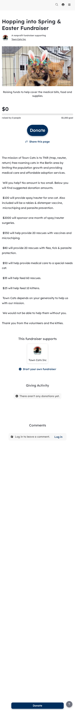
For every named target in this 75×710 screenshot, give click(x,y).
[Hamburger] (69, 4)
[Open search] (57, 4)
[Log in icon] (63, 4)
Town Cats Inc (19, 39)
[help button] (69, 704)
